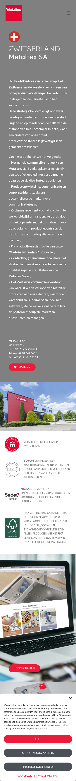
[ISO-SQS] (12, 464)
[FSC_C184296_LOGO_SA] (12, 519)
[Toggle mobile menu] (68, 12)
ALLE (38, 739)
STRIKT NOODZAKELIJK (38, 752)
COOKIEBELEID (25, 776)
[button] (70, 698)
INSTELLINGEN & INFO (38, 766)
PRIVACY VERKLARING (45, 776)
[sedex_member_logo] (12, 490)
